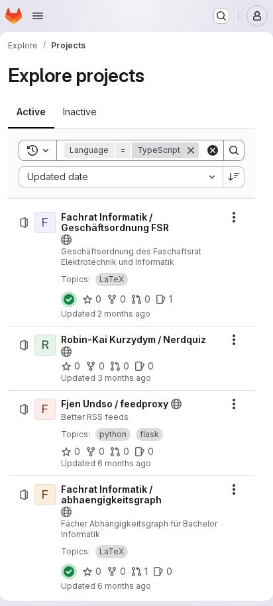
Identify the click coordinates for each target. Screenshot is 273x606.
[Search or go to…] (221, 16)
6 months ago (124, 463)
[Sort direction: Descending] (234, 176)
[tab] (31, 111)
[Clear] (213, 150)
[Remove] (191, 150)
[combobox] (121, 176)
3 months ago (124, 378)
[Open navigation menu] (37, 15)
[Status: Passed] (69, 299)
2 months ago (123, 314)
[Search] (234, 150)
